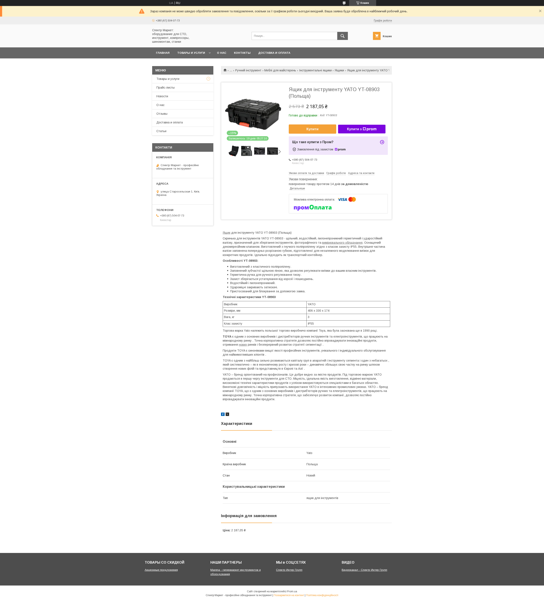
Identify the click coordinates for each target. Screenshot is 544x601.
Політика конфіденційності (322, 595)
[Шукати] (342, 36)
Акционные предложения (161, 569)
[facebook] (223, 415)
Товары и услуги (191, 52)
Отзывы (161, 113)
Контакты (242, 52)
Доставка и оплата (274, 52)
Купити (312, 129)
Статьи (161, 131)
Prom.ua (292, 591)
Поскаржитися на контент (289, 595)
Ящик (226, 232)
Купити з (354, 129)
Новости (162, 96)
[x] (227, 415)
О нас (221, 52)
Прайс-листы (165, 87)
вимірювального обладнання (342, 242)
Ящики (339, 70)
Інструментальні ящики (315, 70)
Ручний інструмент (248, 70)
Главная (163, 52)
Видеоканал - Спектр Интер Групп (364, 569)
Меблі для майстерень (280, 70)
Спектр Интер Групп (289, 569)
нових (243, 344)
